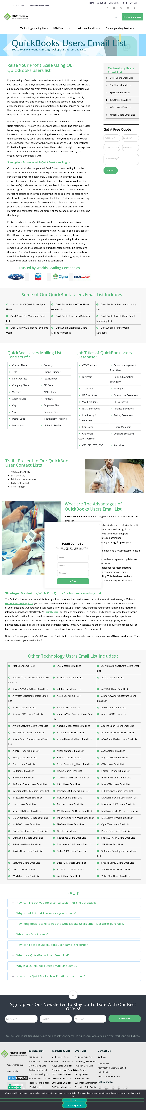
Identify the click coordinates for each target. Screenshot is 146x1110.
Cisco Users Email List (24, 764)
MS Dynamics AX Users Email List (74, 811)
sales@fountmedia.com (39, 5)
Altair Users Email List (24, 707)
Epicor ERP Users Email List (115, 770)
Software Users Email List (26, 862)
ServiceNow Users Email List (28, 851)
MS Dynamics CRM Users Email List (120, 811)
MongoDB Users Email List (27, 811)
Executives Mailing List (39, 1074)
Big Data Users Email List (114, 757)
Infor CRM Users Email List (115, 784)
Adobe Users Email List (69, 689)
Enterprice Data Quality (85, 1087)
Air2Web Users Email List (114, 689)
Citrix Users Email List (121, 77)
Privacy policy (74, 1105)
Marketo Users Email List (70, 804)
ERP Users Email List (23, 777)
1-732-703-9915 (17, 5)
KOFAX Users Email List (69, 797)
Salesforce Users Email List (27, 844)
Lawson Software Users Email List (119, 797)
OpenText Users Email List (115, 824)
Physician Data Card (84, 1065)
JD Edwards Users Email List (27, 797)
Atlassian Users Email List (70, 750)
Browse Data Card (132, 16)
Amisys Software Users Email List (30, 725)
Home (91, 2)
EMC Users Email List (61, 1087)
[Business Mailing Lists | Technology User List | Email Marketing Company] (16, 16)
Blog (124, 2)
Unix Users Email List (24, 869)
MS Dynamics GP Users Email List (30, 817)
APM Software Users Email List (29, 732)
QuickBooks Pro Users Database (73, 316)
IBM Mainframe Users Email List (30, 784)
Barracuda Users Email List (64, 1070)
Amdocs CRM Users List (113, 714)
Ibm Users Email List (120, 100)
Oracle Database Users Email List (30, 831)
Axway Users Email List (25, 757)
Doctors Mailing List (38, 1070)
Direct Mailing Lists (37, 1065)
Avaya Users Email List (113, 750)
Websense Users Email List (115, 869)
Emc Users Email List (120, 85)
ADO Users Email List (112, 677)
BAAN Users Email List (69, 757)
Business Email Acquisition (41, 1061)
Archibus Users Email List (70, 732)
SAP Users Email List (112, 844)
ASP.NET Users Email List (26, 750)
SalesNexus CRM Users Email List (75, 844)
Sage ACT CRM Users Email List (118, 837)
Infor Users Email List (121, 107)
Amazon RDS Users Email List (28, 714)
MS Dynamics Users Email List (117, 817)
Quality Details (81, 1074)
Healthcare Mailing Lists (39, 1082)
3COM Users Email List (69, 665)
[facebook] (100, 1088)
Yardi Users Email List (68, 876)
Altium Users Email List (69, 707)
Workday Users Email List (26, 876)
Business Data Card (84, 1057)
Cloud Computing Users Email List (75, 764)
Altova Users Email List (113, 707)
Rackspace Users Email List (71, 837)
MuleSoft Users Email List (26, 824)
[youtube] (106, 1088)
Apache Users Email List (63, 1061)
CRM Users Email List (112, 764)
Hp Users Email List (120, 92)
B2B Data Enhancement (86, 1082)
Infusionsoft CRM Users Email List (31, 791)
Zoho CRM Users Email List (115, 876)
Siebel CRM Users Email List (72, 851)
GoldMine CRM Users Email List (73, 777)
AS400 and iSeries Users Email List (119, 739)
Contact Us (114, 2)
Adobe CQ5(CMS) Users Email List (30, 689)
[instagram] (125, 1088)
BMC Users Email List (61, 1074)
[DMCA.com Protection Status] (18, 1077)
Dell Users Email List (23, 770)
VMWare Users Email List (70, 869)
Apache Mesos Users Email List (73, 725)
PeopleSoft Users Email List (116, 831)
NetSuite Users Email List (70, 824)
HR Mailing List (35, 1087)
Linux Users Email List (24, 804)
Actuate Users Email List (70, 677)
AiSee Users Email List (68, 695)
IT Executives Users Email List (117, 791)
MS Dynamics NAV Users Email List (75, 817)
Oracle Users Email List (69, 831)
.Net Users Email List (24, 665)
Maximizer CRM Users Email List (118, 804)
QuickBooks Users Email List (28, 837)
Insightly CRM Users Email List (73, 791)
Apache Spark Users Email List (117, 725)
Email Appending (82, 1078)
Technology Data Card (85, 1061)
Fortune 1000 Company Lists (42, 1078)
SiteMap (134, 2)
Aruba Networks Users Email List (74, 739)
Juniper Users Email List (122, 114)
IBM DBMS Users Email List (116, 777)
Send (74, 581)
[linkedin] (119, 1088)
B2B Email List (35, 1057)
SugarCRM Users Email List (71, 862)
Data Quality (80, 1070)
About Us (101, 2)
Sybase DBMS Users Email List (117, 862)
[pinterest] (113, 1088)
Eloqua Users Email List (69, 770)
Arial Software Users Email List (117, 732)
